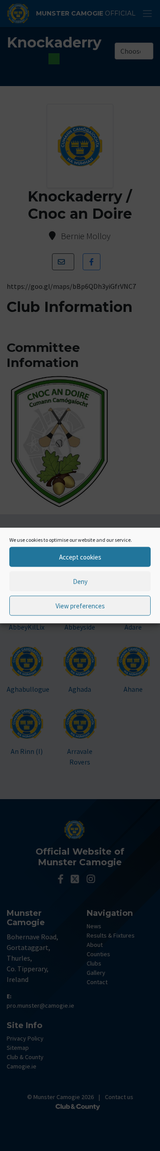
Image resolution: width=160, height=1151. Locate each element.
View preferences (80, 605)
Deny (80, 581)
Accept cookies (80, 556)
